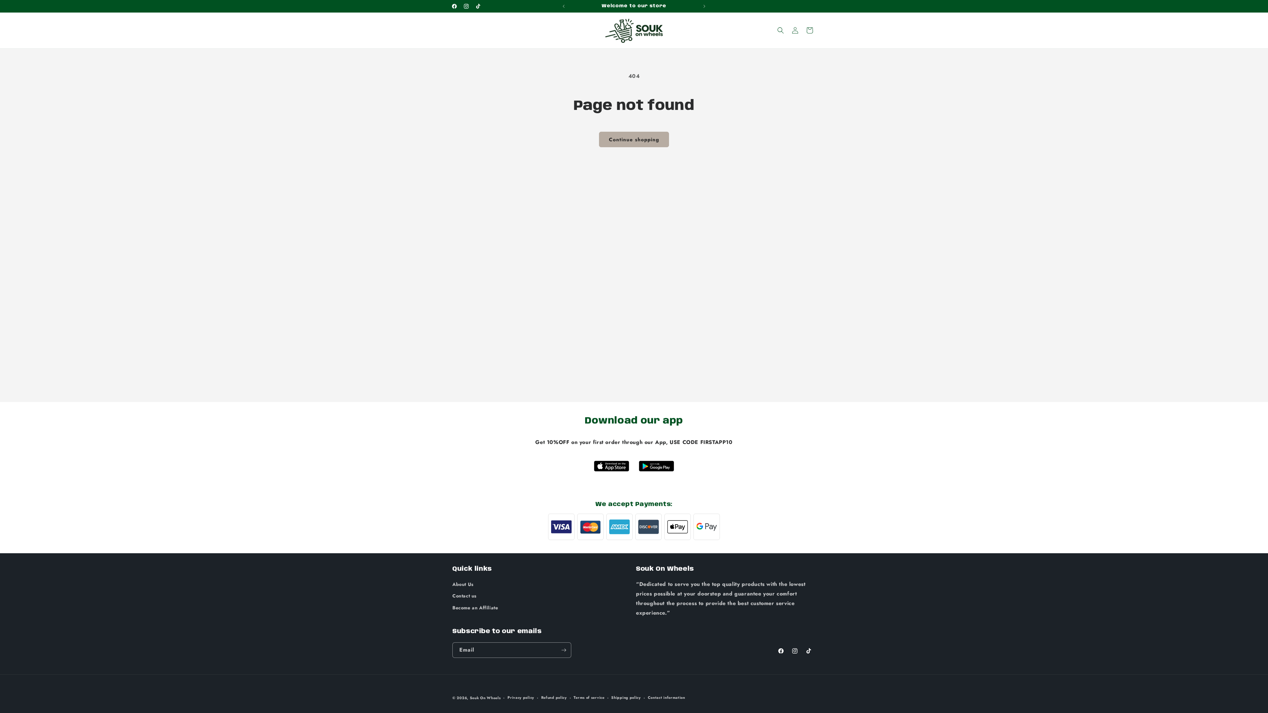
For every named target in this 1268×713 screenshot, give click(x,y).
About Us (463, 584)
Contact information (666, 697)
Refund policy (554, 697)
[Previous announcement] (563, 6)
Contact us (464, 596)
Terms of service (589, 697)
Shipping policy (626, 697)
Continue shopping (634, 139)
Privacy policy (521, 697)
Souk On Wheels (485, 697)
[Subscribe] (563, 650)
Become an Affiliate (475, 607)
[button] (780, 30)
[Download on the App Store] (611, 466)
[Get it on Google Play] (656, 466)
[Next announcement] (704, 6)
